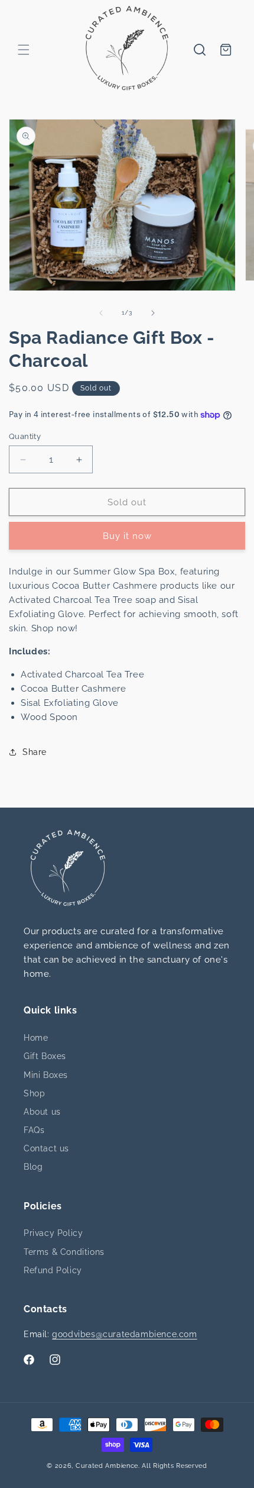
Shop (34, 1093)
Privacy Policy (53, 1233)
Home (36, 1037)
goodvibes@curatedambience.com (124, 1334)
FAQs (34, 1130)
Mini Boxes (46, 1075)
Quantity (25, 436)
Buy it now (127, 536)
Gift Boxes (45, 1056)
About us (42, 1111)
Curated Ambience (107, 1466)
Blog (33, 1166)
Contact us (46, 1148)
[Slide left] (101, 313)
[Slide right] (153, 313)
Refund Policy (53, 1270)
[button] (24, 50)
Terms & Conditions (64, 1252)
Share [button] (34, 752)
